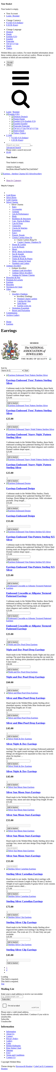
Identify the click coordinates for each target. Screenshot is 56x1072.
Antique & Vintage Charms (23, 275)
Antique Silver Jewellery (22, 273)
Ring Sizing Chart (13, 1048)
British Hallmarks (13, 1046)
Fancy (14, 233)
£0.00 (8, 152)
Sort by (4, 368)
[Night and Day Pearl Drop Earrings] (22, 644)
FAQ (8, 1053)
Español (9, 39)
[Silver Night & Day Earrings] (19, 739)
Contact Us (10, 1057)
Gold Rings (11, 195)
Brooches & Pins (13, 277)
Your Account (12, 13)
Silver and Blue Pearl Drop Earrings (25, 698)
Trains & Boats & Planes (22, 259)
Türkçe (9, 48)
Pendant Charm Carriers (27, 299)
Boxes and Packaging (21, 310)
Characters (16, 226)
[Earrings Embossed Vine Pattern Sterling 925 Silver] (28, 532)
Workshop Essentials (20, 308)
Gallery (9, 1041)
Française (10, 41)
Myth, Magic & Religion (22, 252)
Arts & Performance (20, 214)
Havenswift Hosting (24, 1066)
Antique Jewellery (13, 266)
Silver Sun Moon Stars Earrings (23, 792)
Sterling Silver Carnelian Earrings (24, 874)
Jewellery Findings (20, 294)
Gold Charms (11, 200)
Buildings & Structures (21, 219)
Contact (9, 1036)
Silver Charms (12, 202)
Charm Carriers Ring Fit (22, 237)
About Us (10, 1034)
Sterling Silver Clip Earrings (21, 922)
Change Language (13, 29)
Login (8, 112)
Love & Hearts (18, 247)
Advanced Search (13, 147)
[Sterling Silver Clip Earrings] (19, 917)
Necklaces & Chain (14, 287)
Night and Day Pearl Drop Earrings (25, 649)
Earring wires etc (24, 306)
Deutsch (9, 32)
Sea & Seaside (18, 254)
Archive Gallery (13, 315)
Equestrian (16, 230)
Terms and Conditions (15, 1055)
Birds (14, 216)
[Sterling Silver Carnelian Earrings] (21, 869)
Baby (14, 207)
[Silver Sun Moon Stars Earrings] (20, 787)
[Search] (31, 145)
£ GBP (9, 135)
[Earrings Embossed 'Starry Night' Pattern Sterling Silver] (30, 429)
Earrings (9, 282)
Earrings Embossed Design (20, 488)
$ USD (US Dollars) (14, 23)
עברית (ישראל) (12, 43)
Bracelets (10, 284)
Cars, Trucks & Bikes (21, 221)
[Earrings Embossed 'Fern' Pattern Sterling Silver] (27, 375)
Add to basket (12, 403)
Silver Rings (11, 197)
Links (8, 1043)
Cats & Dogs (17, 223)
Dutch (8, 46)
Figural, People (18, 235)
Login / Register (13, 16)
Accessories (17, 209)
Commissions (11, 313)
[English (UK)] (13, 114)
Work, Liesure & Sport (21, 261)
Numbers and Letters (20, 263)
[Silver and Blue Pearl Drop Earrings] (22, 693)
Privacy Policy (12, 1038)
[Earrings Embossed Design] (18, 483)
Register (16, 112)
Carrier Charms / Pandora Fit (29, 242)
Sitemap (9, 1050)
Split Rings (21, 303)
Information (11, 1031)
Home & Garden (19, 244)
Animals (15, 212)
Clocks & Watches (19, 228)
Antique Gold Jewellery (22, 270)
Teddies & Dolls (19, 256)
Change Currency (13, 20)
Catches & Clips (24, 301)
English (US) (11, 36)
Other (8, 289)
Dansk (9, 34)
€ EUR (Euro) (12, 25)
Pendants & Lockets (14, 280)
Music (14, 249)
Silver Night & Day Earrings (21, 744)
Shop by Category (13, 180)
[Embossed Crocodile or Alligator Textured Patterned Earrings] (30, 588)
